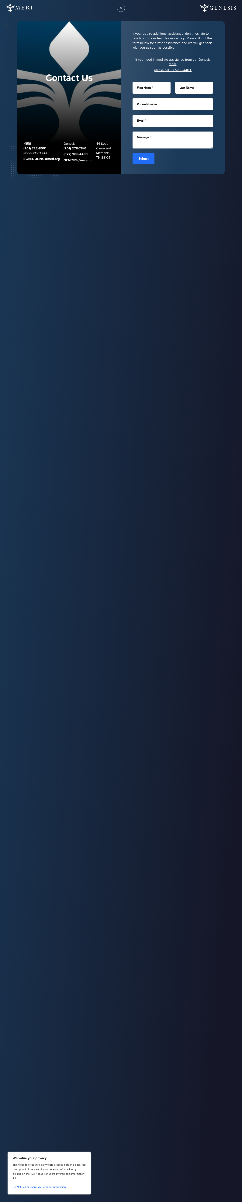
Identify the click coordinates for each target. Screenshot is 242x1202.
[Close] (87, 1155)
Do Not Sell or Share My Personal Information (39, 1187)
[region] (49, 1173)
